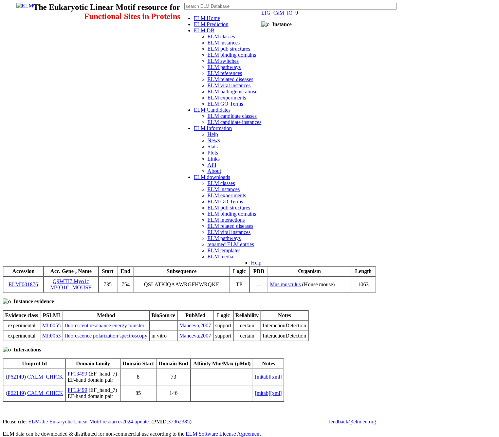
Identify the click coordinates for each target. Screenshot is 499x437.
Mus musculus (285, 284)
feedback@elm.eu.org (352, 421)
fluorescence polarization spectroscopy (106, 336)
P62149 (15, 377)
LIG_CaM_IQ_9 (279, 13)
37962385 (179, 421)
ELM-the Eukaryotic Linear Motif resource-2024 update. (89, 421)
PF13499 (77, 374)
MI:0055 (51, 325)
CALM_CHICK (45, 377)
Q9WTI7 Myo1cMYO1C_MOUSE (71, 284)
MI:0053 (51, 336)
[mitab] (262, 377)
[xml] (276, 377)
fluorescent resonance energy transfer (104, 325)
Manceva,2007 (195, 325)
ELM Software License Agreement (223, 434)
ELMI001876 (23, 284)
